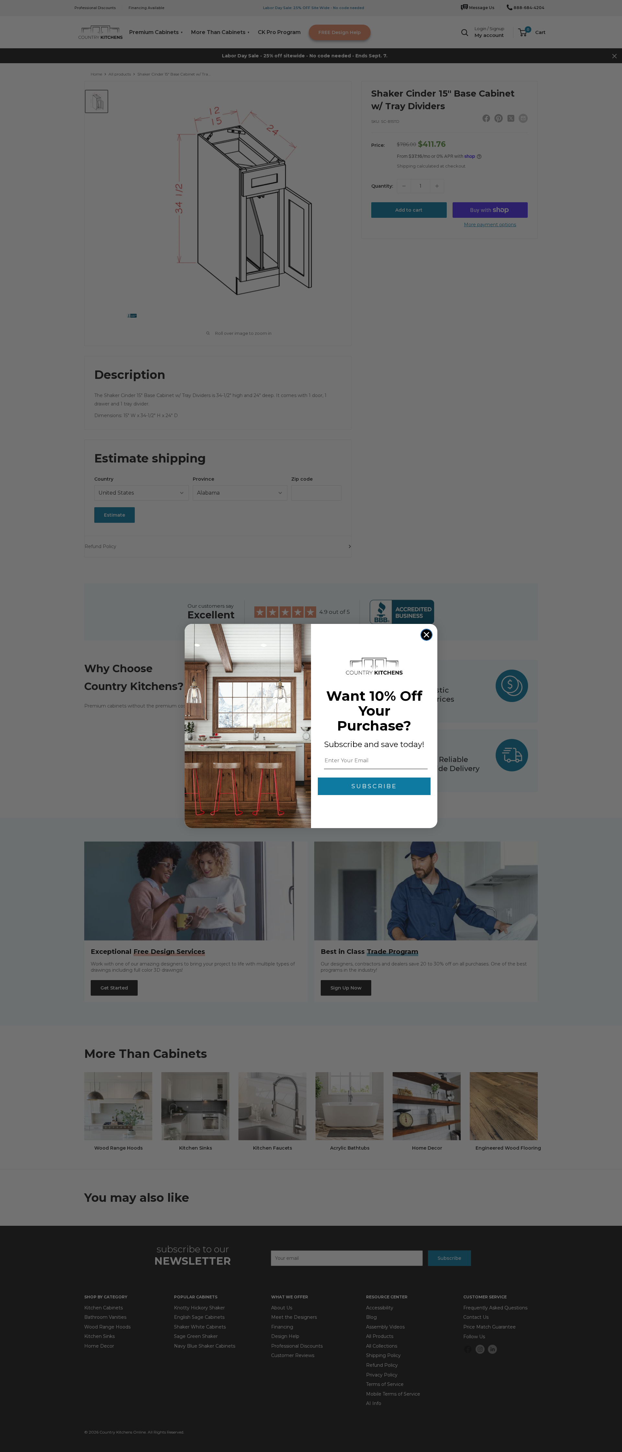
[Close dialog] (426, 634)
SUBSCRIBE (374, 786)
